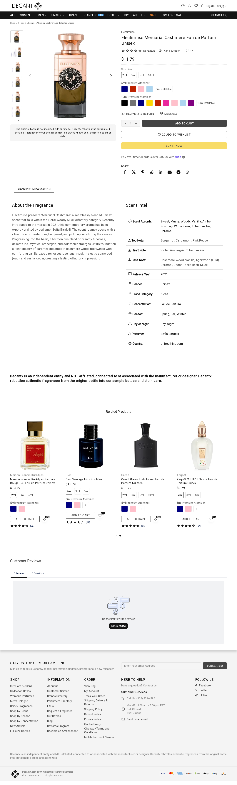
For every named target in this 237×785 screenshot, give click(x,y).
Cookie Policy (92, 724)
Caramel (166, 231)
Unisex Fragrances (21, 706)
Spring (165, 314)
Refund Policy (92, 714)
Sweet (165, 221)
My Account (91, 691)
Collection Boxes (20, 691)
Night (170, 324)
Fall (173, 314)
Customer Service (58, 691)
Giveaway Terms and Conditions (96, 730)
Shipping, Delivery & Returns (96, 702)
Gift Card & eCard (21, 686)
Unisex (21, 23)
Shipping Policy (93, 709)
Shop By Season (20, 716)
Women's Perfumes (22, 696)
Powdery (167, 226)
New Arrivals (17, 726)
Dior (68, 475)
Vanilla (196, 221)
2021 (164, 274)
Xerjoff (181, 475)
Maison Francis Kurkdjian (27, 475)
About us (52, 686)
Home (12, 23)
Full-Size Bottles (20, 731)
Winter (181, 314)
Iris (208, 226)
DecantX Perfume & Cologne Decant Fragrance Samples (20, 5)
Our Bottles (54, 716)
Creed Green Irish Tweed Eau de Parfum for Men (142, 481)
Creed (125, 475)
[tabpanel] (146, 477)
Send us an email (137, 719)
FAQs (50, 706)
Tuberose (198, 226)
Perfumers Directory (59, 701)
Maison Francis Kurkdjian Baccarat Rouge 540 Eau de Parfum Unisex (33, 481)
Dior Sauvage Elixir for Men (84, 479)
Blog (50, 721)
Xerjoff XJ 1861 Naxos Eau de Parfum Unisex (197, 481)
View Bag (90, 686)
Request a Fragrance (59, 711)
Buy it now (174, 145)
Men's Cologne (19, 701)
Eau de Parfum (171, 304)
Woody (186, 221)
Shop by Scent (19, 711)
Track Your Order (94, 696)
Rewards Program (58, 726)
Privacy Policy (92, 719)
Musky (175, 221)
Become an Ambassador (62, 731)
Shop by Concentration (24, 721)
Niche (164, 294)
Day (163, 324)
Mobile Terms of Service (99, 737)
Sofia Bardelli (170, 334)
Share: (125, 166)
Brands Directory (57, 696)
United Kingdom (172, 343)
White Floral (182, 226)
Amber (207, 221)
